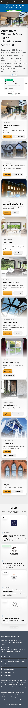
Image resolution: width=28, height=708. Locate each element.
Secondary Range (9, 375)
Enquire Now (7, 174)
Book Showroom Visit (14, 10)
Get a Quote (7, 136)
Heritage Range (19, 136)
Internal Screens (18, 414)
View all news (14, 627)
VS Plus (15, 212)
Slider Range (18, 293)
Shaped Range (17, 491)
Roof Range (18, 333)
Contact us (8, 651)
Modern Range (18, 174)
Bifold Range (18, 253)
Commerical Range (9, 455)
